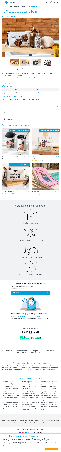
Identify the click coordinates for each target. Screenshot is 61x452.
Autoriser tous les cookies (51, 448)
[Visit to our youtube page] (30, 332)
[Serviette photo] (45, 176)
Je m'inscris (15, 292)
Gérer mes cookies (8, 449)
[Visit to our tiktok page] (37, 332)
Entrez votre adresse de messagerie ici (22, 286)
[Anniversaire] (7, 6)
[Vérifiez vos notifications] (54, 2)
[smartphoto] (11, 2)
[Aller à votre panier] (57, 2)
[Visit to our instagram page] (34, 332)
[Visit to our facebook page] (23, 332)
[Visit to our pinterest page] (27, 332)
